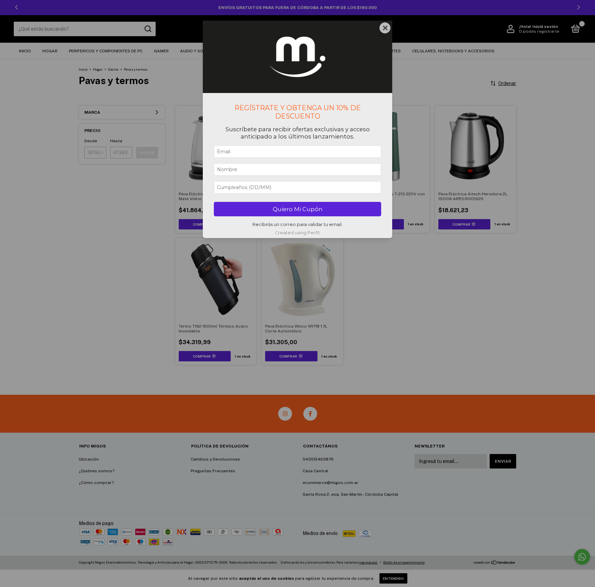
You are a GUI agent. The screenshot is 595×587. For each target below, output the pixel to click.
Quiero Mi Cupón (298, 209)
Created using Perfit (297, 232)
